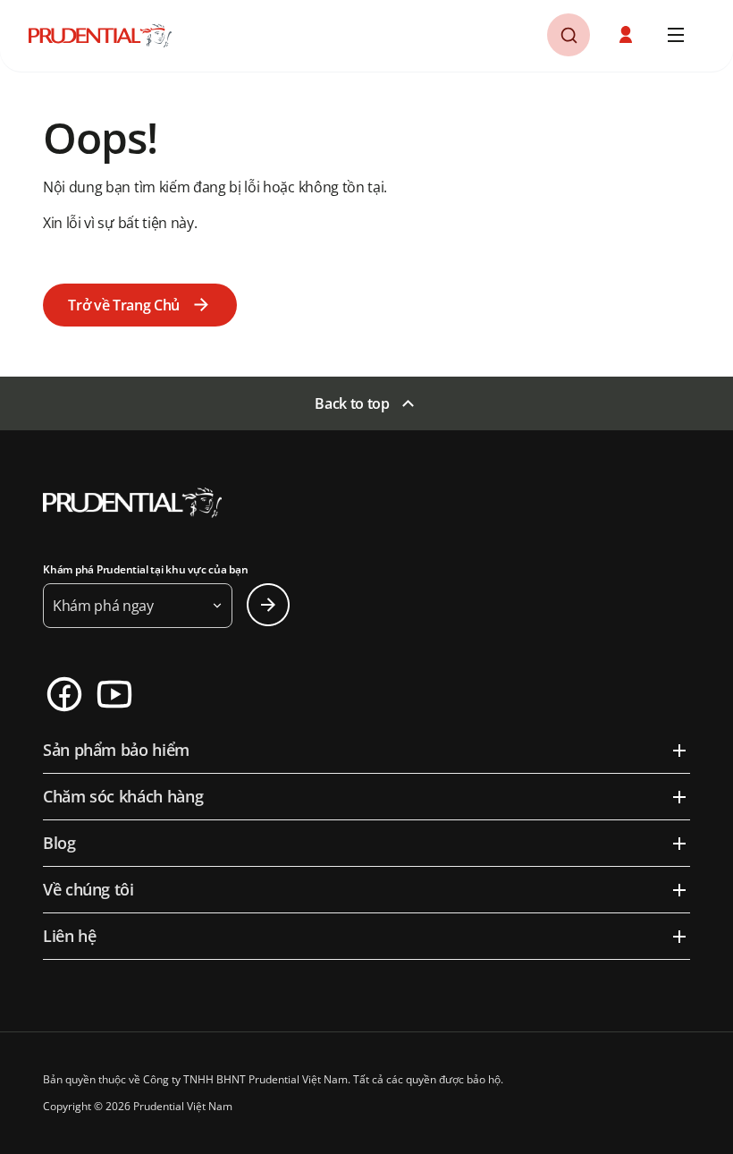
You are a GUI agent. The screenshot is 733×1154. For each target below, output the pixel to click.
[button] (627, 35)
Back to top (352, 403)
